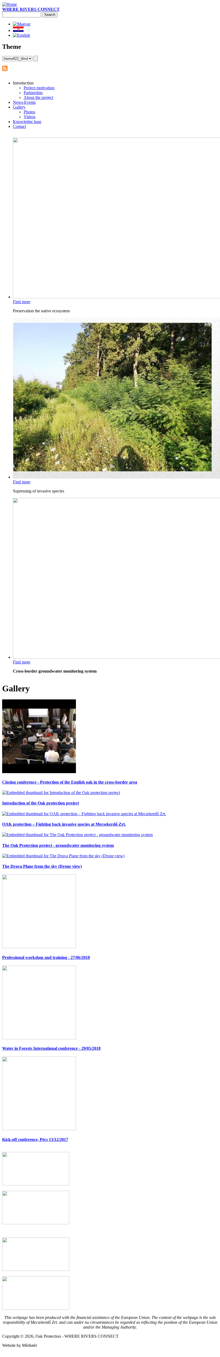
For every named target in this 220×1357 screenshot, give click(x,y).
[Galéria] (21, 24)
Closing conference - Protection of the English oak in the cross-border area (69, 782)
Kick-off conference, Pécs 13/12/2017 (35, 1139)
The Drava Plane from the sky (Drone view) (42, 866)
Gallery (19, 107)
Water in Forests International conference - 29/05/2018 (51, 1048)
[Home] (9, 4)
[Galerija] (18, 30)
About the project (38, 97)
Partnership (33, 92)
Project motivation (39, 88)
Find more (21, 301)
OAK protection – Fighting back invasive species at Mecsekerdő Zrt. (64, 824)
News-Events (24, 102)
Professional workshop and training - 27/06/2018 (46, 957)
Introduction (23, 83)
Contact (19, 126)
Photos (29, 112)
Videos (29, 116)
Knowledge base (27, 121)
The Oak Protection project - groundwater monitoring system (58, 845)
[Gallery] (21, 35)
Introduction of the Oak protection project (40, 803)
